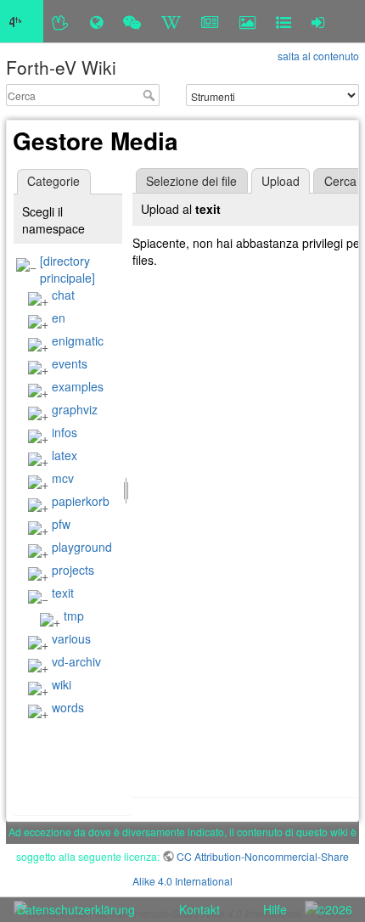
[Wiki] (171, 21)
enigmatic (78, 340)
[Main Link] (21, 21)
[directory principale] (67, 269)
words (68, 707)
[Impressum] (283, 21)
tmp (74, 615)
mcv (63, 477)
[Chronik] (96, 21)
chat (63, 294)
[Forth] (60, 21)
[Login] (318, 21)
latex (64, 455)
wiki (61, 684)
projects (73, 569)
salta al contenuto (318, 55)
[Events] (132, 21)
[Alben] (247, 21)
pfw (61, 523)
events (69, 363)
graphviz (75, 409)
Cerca (151, 95)
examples (78, 386)
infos (64, 432)
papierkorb (81, 500)
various (71, 638)
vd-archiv (76, 661)
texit (63, 592)
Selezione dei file (191, 180)
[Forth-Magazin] (210, 21)
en (58, 317)
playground (82, 546)
